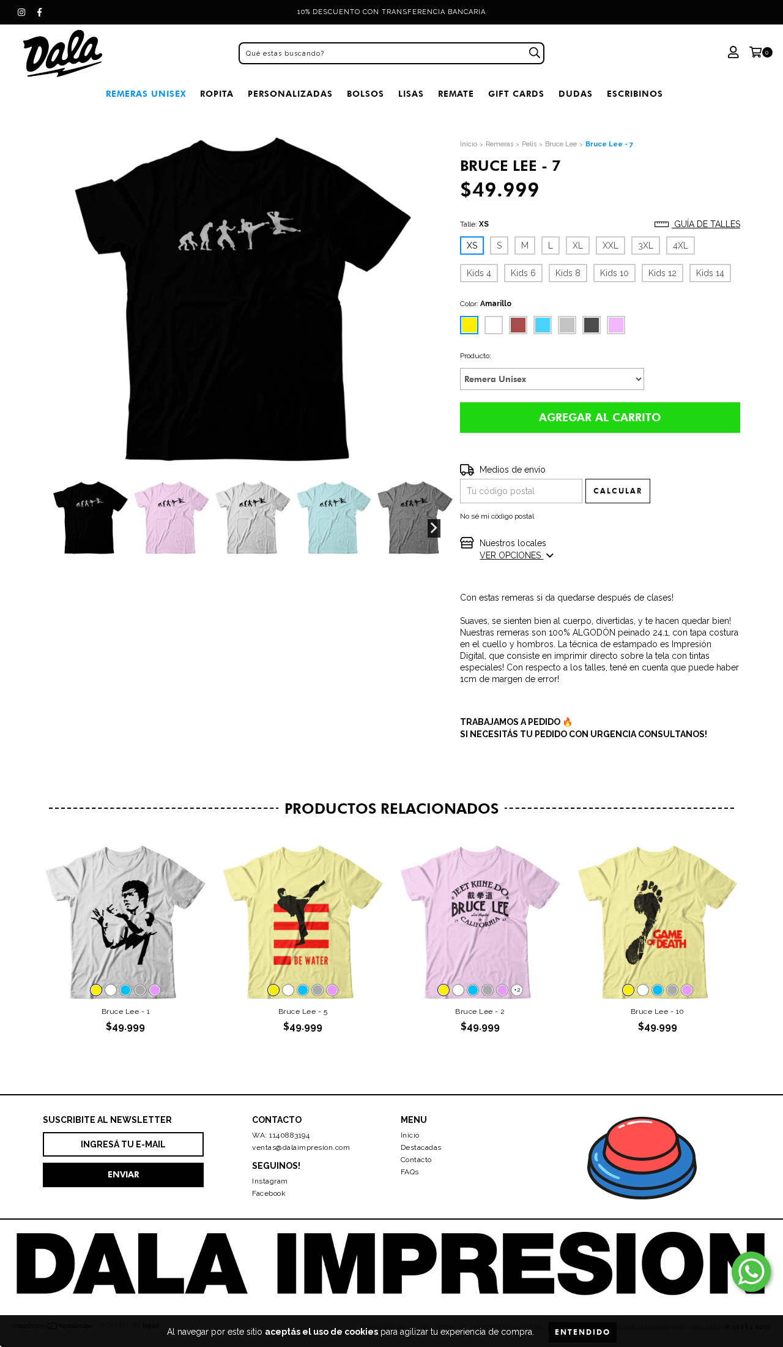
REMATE (456, 94)
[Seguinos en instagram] (21, 12)
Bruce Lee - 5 (303, 1011)
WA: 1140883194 (281, 1135)
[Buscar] (534, 53)
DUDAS (575, 94)
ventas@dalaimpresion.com (301, 1147)
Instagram (270, 1181)
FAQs (410, 1172)
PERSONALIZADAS (290, 94)
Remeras (499, 144)
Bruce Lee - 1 (126, 1011)
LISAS (411, 94)
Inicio (468, 144)
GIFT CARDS (516, 94)
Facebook (269, 1193)
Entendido (582, 1332)
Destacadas (421, 1147)
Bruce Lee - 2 (480, 1011)
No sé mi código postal (497, 516)
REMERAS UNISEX (146, 94)
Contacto (416, 1159)
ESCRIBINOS (635, 94)
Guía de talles (706, 224)
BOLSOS (365, 94)
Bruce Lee (561, 144)
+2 (517, 989)
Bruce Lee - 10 (658, 1011)
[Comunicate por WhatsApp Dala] (751, 1271)
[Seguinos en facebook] (40, 12)
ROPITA (217, 94)
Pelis (529, 144)
